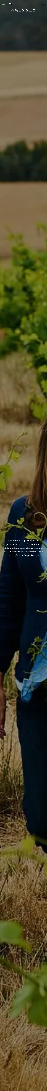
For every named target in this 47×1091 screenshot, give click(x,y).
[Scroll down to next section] (23, 1086)
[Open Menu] (42, 4)
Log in (4, 4)
